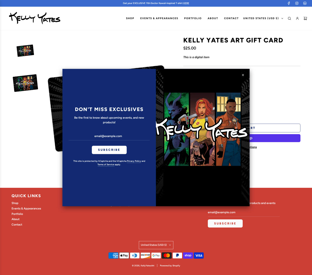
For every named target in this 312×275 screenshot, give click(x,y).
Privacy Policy (134, 161)
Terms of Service (106, 164)
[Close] (243, 75)
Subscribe (109, 150)
